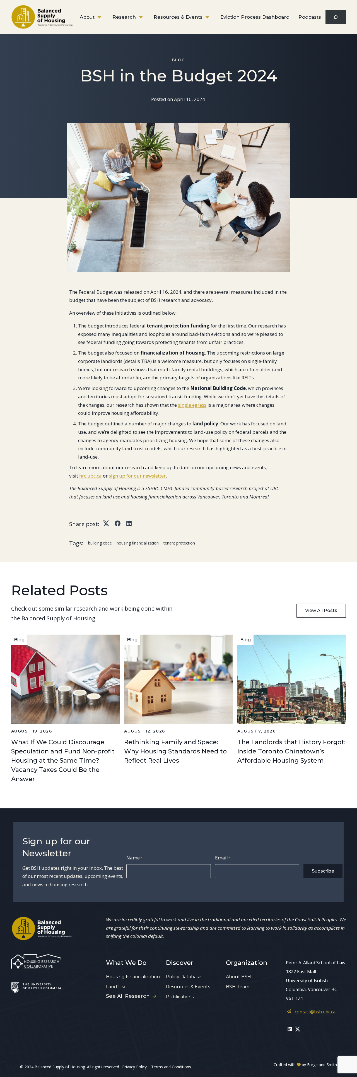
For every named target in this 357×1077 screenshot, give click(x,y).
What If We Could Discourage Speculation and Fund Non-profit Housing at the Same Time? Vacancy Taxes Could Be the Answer (63, 760)
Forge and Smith (322, 1064)
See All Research (128, 996)
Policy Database (183, 976)
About (87, 17)
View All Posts (321, 610)
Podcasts (309, 17)
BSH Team (237, 986)
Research (124, 17)
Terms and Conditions (171, 1066)
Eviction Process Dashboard (255, 17)
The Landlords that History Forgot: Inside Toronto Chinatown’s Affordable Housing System (291, 751)
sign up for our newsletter (137, 476)
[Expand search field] (335, 17)
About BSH (238, 976)
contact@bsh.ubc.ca (315, 1012)
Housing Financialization (133, 976)
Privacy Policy (134, 1066)
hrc (82, 476)
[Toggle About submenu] (103, 17)
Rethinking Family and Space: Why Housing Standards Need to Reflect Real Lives (175, 751)
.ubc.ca (94, 476)
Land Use (116, 986)
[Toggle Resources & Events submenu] (211, 17)
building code (100, 543)
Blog (178, 59)
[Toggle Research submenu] (144, 17)
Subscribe (323, 871)
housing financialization (138, 543)
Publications (180, 996)
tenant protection (179, 543)
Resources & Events (178, 17)
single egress (192, 405)
